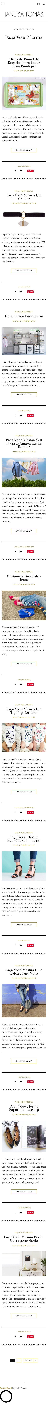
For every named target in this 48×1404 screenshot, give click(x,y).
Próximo (28, 1360)
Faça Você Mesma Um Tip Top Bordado (24, 711)
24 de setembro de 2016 (24, 978)
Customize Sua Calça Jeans (24, 578)
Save (31, 171)
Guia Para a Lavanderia (24, 316)
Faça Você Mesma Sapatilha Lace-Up (24, 1108)
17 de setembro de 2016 (24, 1115)
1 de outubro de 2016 (24, 845)
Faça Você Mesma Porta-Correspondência (24, 1239)
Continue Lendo (24, 150)
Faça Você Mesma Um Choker (24, 197)
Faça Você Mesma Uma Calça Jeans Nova (24, 972)
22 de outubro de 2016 (24, 452)
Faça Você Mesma (24, 55)
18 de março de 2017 (24, 71)
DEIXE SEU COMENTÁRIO (24, 547)
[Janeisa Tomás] (24, 14)
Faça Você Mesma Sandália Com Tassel (24, 839)
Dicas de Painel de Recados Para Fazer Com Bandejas (24, 62)
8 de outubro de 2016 (24, 717)
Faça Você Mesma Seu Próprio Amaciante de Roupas (24, 443)
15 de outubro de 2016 (24, 584)
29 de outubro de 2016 (24, 321)
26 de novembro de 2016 (24, 203)
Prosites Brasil (6, 1388)
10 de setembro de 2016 (24, 1245)
